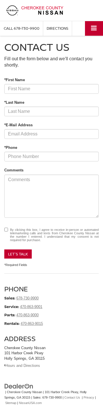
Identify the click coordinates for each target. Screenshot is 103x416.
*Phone (10, 147)
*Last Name (14, 102)
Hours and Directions (22, 365)
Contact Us (72, 397)
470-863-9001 (31, 307)
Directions (57, 28)
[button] (21, 28)
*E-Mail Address (18, 125)
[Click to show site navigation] (94, 28)
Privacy (89, 397)
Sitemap (10, 403)
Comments (13, 170)
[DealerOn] (18, 386)
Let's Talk (18, 254)
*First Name (14, 80)
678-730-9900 (27, 298)
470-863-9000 (27, 315)
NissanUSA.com (30, 403)
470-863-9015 (32, 323)
